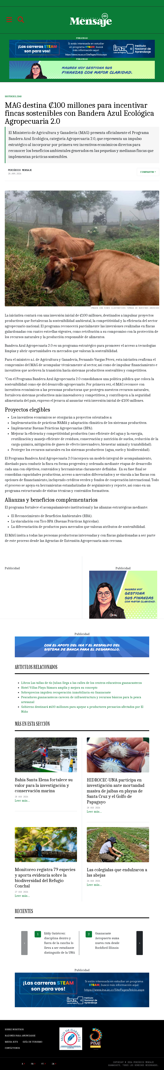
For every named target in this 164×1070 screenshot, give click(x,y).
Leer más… (22, 800)
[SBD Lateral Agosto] (123, 594)
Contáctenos (12, 1048)
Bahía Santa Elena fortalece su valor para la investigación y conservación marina (44, 785)
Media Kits (11, 1041)
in (53, 1064)
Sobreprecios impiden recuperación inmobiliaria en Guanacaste (66, 692)
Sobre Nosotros (14, 1029)
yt (42, 1064)
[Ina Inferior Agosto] (82, 989)
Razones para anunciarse (20, 1035)
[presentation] (24, 943)
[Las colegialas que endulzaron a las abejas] (118, 844)
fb (32, 1064)
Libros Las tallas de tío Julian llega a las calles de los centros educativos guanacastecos (81, 683)
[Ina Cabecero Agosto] (82, 48)
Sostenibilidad (13, 96)
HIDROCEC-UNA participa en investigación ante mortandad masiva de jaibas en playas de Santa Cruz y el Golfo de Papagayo (115, 791)
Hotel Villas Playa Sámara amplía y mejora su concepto (59, 687)
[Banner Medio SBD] (82, 646)
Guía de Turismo (32, 1041)
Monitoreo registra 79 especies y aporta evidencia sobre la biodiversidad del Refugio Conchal (45, 878)
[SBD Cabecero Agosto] (82, 69)
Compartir (147, 172)
